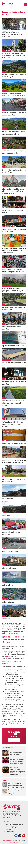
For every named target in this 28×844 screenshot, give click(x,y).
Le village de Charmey (8, 602)
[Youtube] (23, 835)
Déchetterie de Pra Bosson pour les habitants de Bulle (12, 533)
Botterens (4, 91)
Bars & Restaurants (6, 29)
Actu (3, 110)
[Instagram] (19, 835)
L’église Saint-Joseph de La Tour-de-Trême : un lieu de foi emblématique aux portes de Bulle (13, 55)
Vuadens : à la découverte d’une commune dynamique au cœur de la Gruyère (14, 133)
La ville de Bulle (6, 619)
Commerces (5, 440)
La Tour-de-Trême (6, 50)
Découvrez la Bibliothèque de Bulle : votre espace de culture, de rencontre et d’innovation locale (14, 250)
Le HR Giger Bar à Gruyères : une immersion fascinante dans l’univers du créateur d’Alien (13, 34)
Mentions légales (11, 828)
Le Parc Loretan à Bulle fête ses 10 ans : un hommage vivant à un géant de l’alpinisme (13, 403)
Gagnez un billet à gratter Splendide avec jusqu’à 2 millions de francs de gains (16, 785)
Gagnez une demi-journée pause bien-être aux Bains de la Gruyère (16, 792)
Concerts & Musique (14, 757)
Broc (3, 71)
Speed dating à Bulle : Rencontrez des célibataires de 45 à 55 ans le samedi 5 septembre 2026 (17, 771)
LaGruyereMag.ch (7, 840)
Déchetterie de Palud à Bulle (10, 551)
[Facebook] (16, 835)
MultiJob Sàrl (14, 842)
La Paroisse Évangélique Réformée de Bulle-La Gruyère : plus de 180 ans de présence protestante (13, 191)
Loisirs (3, 343)
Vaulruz (4, 148)
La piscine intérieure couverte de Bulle (13, 346)
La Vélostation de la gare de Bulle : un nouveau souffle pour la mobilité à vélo (13, 270)
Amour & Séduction (13, 767)
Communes (10, 832)
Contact (9, 830)
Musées (4, 565)
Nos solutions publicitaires (14, 824)
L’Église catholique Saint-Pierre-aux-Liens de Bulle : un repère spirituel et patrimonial (13, 424)
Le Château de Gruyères (9, 568)
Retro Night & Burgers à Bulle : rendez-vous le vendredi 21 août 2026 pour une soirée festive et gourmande (17, 762)
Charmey (4, 599)
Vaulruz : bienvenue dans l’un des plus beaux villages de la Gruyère (13, 152)
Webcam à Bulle (6, 515)
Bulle (3, 167)
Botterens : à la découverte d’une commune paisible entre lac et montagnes (14, 95)
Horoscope (11, 750)
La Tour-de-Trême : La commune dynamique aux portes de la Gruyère (12, 290)
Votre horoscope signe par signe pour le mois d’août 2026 (17, 753)
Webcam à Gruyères (7, 498)
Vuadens (4, 129)
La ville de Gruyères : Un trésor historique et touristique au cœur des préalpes (14, 461)
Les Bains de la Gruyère (8, 585)
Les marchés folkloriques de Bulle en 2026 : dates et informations (14, 114)
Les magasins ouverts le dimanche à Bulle (14, 443)
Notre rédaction (11, 826)
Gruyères (4, 207)
